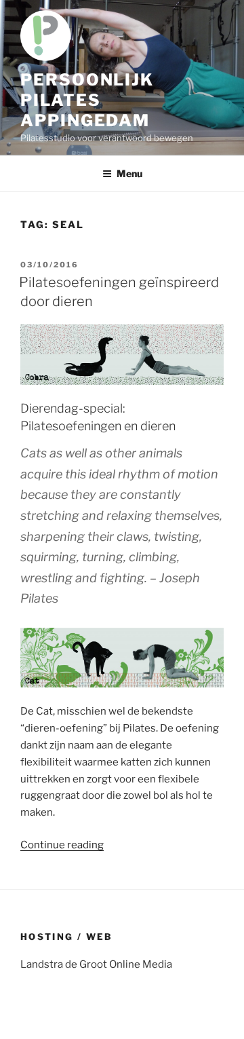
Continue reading (62, 845)
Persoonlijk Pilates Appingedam (87, 100)
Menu (129, 173)
